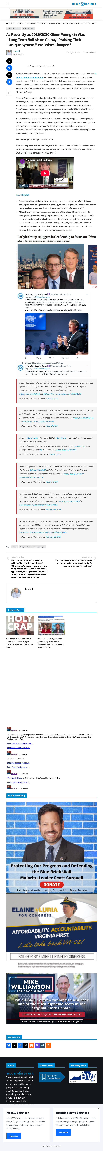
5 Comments (87, 53)
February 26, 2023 (53, 537)
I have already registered (51, 1146)
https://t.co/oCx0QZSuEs (69, 501)
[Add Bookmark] (9, 93)
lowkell (16, 51)
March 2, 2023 (51, 426)
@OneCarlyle (60, 438)
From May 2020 (22, 194)
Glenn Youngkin (13, 28)
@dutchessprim (26, 504)
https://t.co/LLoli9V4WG (66, 449)
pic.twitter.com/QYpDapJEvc (31, 477)
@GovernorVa (32, 438)
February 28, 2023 (53, 509)
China (15, 547)
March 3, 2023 (18, 54)
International (28, 28)
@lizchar (26, 421)
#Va (40, 449)
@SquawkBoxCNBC (38, 470)
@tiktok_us (79, 446)
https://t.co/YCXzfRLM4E (83, 417)
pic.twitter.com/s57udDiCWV (42, 421)
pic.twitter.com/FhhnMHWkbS (54, 532)
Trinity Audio (41, 66)
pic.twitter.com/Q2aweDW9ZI (45, 504)
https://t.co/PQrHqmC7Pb (30, 532)
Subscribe (13, 1136)
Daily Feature (25, 547)
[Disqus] (51, 688)
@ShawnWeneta (50, 394)
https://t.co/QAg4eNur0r (73, 473)
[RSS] (48, 1045)
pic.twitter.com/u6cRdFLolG (69, 394)
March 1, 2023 (51, 482)
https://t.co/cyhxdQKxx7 (29, 394)
